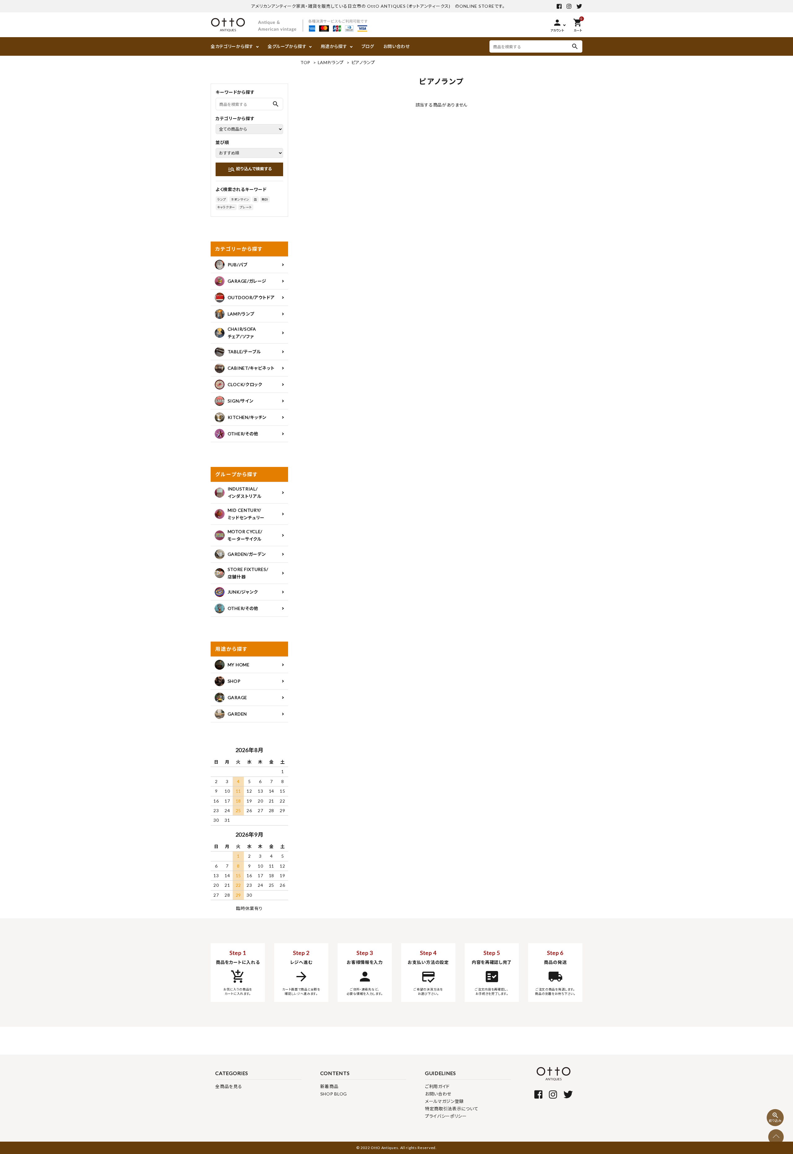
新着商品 (329, 1086)
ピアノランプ (363, 62)
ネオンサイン (240, 199)
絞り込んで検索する (250, 169)
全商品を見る (228, 1086)
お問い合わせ (396, 46)
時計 (265, 199)
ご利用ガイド (437, 1086)
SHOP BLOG (333, 1093)
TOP (305, 62)
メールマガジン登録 (444, 1101)
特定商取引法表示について (451, 1108)
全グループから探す (287, 46)
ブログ (367, 46)
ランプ (221, 199)
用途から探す (334, 46)
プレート (246, 207)
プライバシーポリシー (446, 1116)
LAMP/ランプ (331, 62)
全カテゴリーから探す (232, 46)
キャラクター (226, 207)
